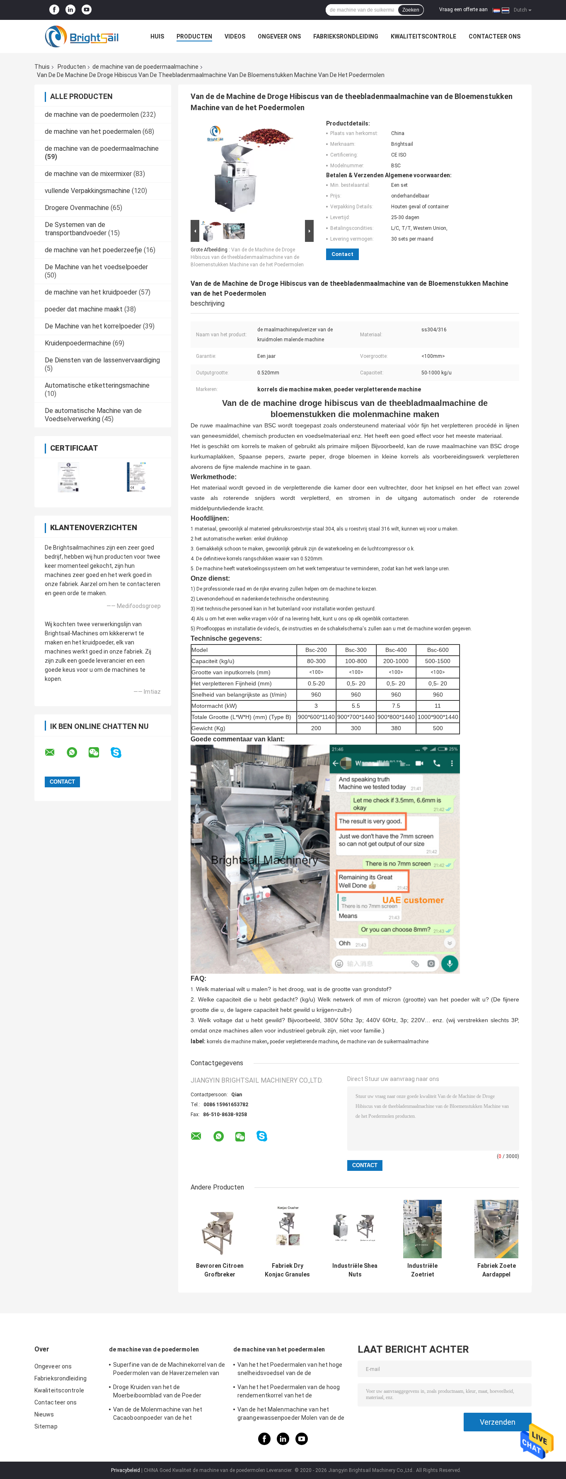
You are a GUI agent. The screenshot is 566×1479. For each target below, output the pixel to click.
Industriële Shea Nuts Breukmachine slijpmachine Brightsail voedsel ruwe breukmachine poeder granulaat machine (355, 1270)
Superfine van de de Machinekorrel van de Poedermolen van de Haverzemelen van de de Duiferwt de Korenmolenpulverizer (169, 1370)
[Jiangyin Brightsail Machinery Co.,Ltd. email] (55, 752)
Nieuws (44, 1414)
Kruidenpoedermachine (78, 343)
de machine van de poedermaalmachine (145, 66)
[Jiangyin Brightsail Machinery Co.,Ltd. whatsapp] (77, 752)
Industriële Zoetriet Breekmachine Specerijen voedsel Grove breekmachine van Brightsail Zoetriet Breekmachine (422, 1270)
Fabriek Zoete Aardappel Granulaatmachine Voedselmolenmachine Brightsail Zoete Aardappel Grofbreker (496, 1270)
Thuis (42, 66)
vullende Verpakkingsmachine (87, 191)
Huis (157, 36)
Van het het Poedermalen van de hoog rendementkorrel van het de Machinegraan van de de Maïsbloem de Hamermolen (290, 1392)
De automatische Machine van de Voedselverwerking (93, 415)
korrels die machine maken (237, 1042)
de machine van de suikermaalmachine (384, 1042)
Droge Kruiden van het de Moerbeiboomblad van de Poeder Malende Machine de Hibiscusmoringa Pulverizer (164, 1392)
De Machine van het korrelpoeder (93, 326)
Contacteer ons (494, 36)
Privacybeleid (125, 1470)
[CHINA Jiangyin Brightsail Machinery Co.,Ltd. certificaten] (68, 477)
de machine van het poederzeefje (93, 250)
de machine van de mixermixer (88, 174)
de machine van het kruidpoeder (91, 292)
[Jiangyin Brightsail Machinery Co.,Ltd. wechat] (99, 752)
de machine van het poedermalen (93, 131)
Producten (194, 36)
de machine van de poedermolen (92, 114)
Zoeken (410, 10)
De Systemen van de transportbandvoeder (75, 229)
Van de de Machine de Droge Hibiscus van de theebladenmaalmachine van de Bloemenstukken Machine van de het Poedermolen (247, 257)
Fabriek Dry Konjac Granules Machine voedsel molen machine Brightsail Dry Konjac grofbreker (287, 1270)
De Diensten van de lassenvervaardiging (102, 360)
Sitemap (46, 1426)
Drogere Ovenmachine (77, 208)
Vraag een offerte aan (463, 9)
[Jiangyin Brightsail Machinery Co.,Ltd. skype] (121, 753)
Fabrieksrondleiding (345, 36)
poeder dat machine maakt (84, 309)
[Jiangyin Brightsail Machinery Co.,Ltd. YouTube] (86, 10)
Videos (235, 36)
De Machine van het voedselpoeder (96, 267)
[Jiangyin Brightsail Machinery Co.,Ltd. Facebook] (54, 10)
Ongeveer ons (279, 36)
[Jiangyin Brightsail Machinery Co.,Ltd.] (80, 36)
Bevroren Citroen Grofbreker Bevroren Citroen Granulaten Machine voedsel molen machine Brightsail (220, 1270)
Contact (342, 254)
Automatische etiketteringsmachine (97, 385)
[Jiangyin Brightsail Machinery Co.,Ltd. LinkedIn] (70, 10)
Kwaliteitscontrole (423, 36)
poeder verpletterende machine (304, 1042)
